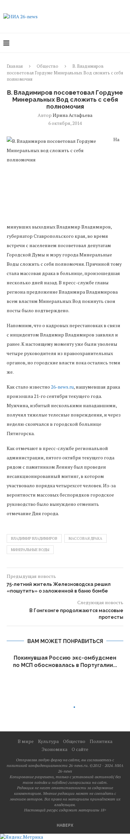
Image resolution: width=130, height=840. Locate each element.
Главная (15, 66)
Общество (47, 66)
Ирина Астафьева (72, 115)
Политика (101, 741)
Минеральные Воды (30, 549)
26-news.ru (62, 387)
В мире (26, 741)
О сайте (80, 749)
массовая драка (85, 538)
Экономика (54, 749)
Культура (48, 741)
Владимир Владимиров (34, 538)
